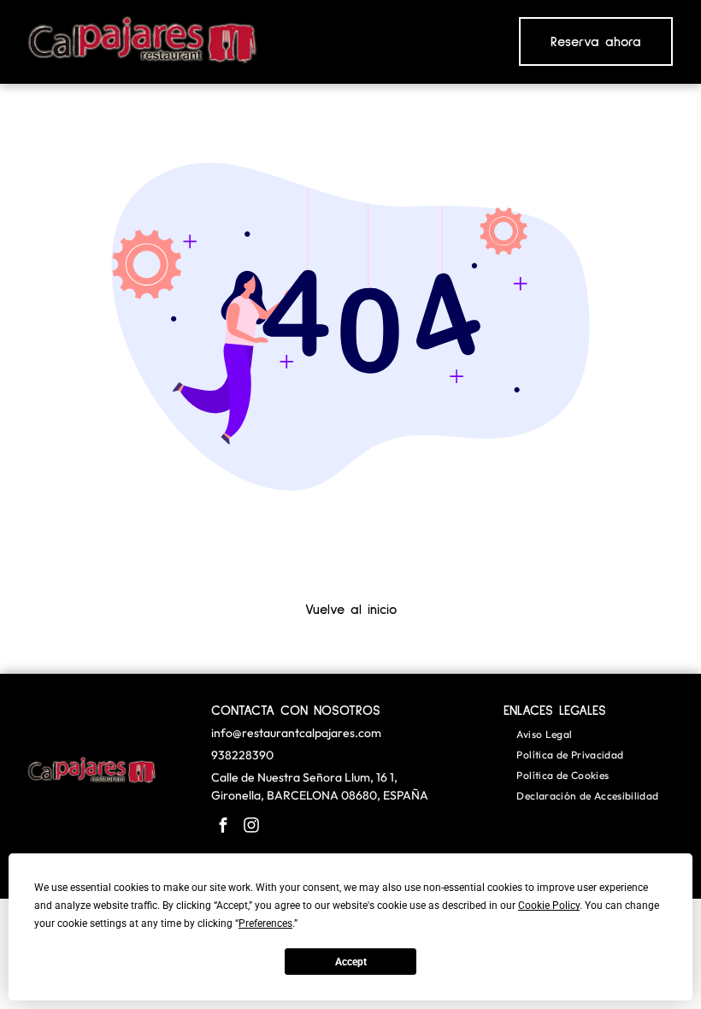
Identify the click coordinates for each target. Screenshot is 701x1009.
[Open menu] (439, 42)
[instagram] (251, 827)
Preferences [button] (265, 923)
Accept (351, 962)
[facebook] (223, 827)
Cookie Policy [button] (549, 906)
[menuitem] (544, 734)
